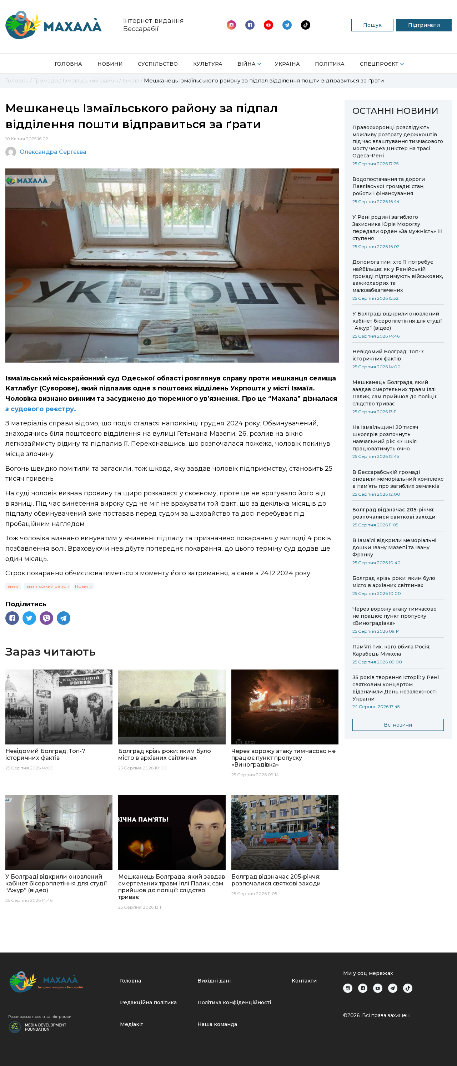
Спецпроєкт (379, 64)
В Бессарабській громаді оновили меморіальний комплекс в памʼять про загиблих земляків (397, 479)
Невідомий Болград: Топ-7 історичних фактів (388, 355)
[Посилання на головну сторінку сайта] (61, 982)
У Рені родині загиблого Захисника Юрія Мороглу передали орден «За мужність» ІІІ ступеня (397, 228)
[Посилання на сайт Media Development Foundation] (37, 1026)
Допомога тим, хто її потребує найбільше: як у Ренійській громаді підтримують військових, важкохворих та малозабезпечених (397, 276)
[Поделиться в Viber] (46, 618)
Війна (246, 64)
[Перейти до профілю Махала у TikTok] (407, 988)
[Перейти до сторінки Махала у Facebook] (250, 25)
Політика (330, 64)
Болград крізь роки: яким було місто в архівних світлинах (393, 581)
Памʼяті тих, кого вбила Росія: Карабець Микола (391, 650)
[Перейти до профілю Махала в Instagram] (231, 25)
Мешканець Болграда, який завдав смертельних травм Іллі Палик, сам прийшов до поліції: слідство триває (394, 393)
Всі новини (398, 725)
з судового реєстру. (40, 409)
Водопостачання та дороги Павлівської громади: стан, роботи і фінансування (388, 186)
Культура (207, 64)
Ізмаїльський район (47, 586)
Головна (68, 64)
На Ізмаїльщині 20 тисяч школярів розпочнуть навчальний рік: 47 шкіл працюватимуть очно (385, 438)
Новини (110, 64)
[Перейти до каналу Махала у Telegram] (305, 25)
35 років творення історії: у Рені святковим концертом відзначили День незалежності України (395, 688)
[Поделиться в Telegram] (63, 618)
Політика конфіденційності (234, 1002)
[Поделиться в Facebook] (12, 618)
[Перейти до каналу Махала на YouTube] (287, 25)
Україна (287, 64)
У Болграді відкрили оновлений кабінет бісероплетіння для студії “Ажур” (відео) (397, 320)
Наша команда (217, 1024)
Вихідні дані (214, 980)
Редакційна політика (148, 1002)
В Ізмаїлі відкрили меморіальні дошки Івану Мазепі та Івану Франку (394, 547)
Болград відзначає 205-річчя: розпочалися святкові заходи (394, 513)
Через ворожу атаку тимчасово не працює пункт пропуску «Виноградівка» (394, 616)
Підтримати (424, 25)
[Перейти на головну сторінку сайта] (53, 25)
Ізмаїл (13, 586)
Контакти (304, 980)
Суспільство (158, 64)
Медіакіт (131, 1024)
